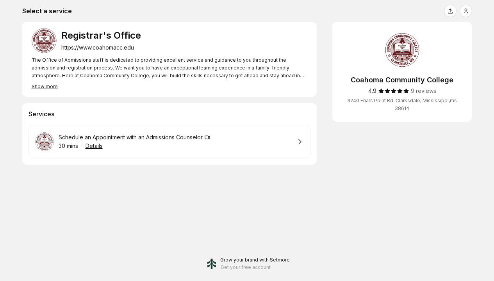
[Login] (466, 11)
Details (94, 145)
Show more (45, 86)
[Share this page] (450, 11)
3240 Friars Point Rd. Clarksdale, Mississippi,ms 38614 (402, 104)
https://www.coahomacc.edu (97, 47)
